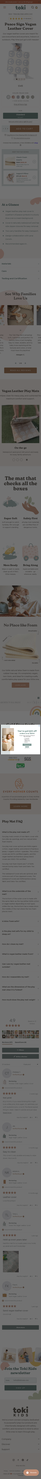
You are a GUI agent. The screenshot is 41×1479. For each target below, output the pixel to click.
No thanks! (27, 746)
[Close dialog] (39, 725)
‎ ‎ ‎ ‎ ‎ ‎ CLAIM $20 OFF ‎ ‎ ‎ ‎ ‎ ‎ (27, 744)
